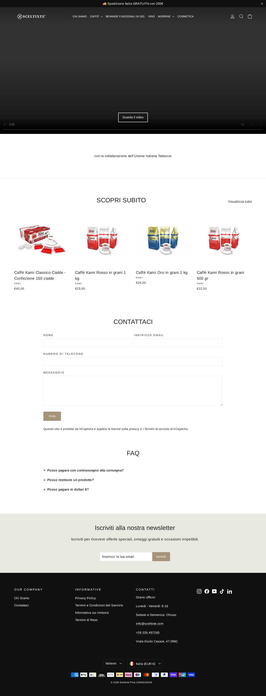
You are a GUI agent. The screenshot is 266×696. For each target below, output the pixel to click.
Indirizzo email (149, 335)
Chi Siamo (21, 598)
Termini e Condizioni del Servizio (99, 605)
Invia (52, 416)
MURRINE (164, 16)
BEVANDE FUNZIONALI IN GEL (125, 16)
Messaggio (53, 373)
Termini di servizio (157, 429)
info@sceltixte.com (149, 623)
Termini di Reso (86, 620)
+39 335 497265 (148, 632)
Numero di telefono (63, 354)
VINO (151, 16)
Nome (48, 335)
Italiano (111, 663)
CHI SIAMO (80, 16)
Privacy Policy (85, 598)
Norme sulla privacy (125, 429)
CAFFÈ (95, 16)
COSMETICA (185, 16)
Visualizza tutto (240, 201)
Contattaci (21, 605)
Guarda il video (133, 117)
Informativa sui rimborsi (92, 612)
